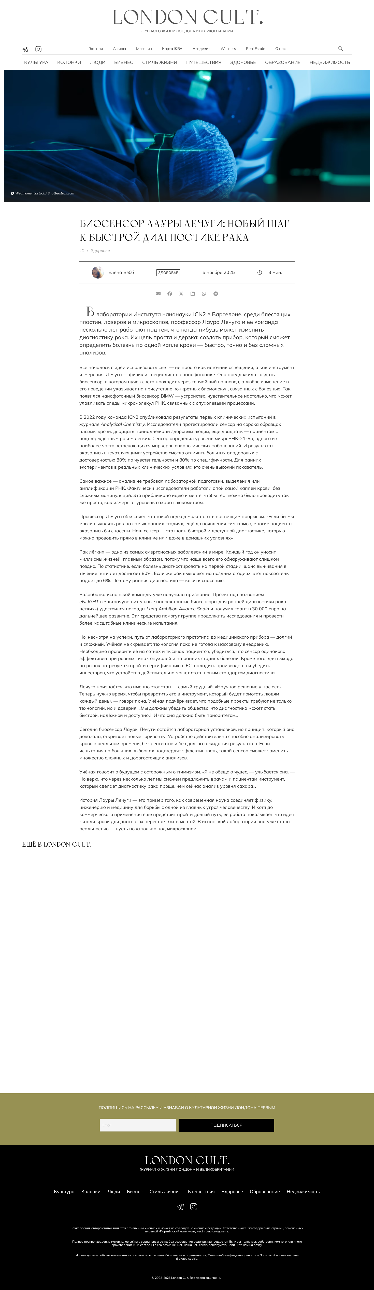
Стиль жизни (159, 62)
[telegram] (25, 49)
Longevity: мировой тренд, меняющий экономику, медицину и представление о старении (59, 913)
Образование (282, 62)
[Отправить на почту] (158, 293)
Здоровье (243, 62)
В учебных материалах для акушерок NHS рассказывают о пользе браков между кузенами (227, 1057)
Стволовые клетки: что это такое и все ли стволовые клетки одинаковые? (142, 1054)
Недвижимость (330, 62)
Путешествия (203, 62)
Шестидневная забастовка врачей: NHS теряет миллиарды (309, 983)
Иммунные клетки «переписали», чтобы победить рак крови (301, 1054)
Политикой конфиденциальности (232, 1255)
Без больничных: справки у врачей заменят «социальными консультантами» (58, 985)
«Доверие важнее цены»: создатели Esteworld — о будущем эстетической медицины (140, 985)
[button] (340, 48)
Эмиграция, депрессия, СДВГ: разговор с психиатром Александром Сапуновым (227, 911)
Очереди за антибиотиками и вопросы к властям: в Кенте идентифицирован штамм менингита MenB (61, 1057)
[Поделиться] (170, 293)
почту (258, 1245)
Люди (97, 62)
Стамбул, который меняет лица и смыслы (224, 980)
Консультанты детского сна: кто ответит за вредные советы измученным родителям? (311, 913)
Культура (36, 62)
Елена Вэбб (121, 272)
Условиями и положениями (186, 1255)
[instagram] (38, 49)
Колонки (69, 62)
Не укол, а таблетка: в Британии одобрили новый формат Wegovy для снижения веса (143, 913)
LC (81, 250)
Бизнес (123, 62)
